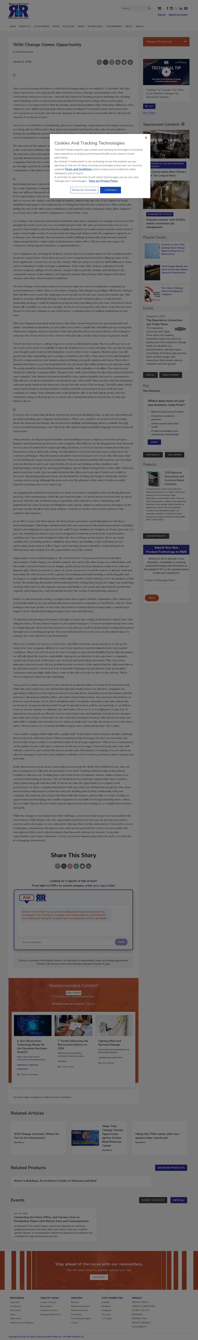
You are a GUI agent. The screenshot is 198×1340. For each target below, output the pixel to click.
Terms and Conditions (78, 169)
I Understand (110, 190)
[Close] (146, 137)
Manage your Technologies (84, 190)
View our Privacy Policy (103, 181)
